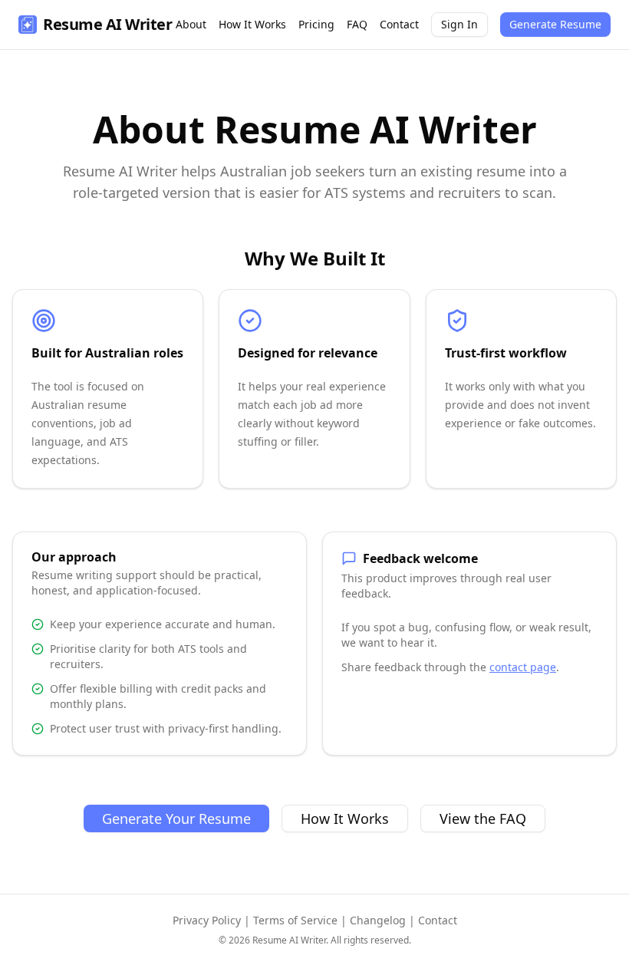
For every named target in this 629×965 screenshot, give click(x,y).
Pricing (316, 24)
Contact (399, 24)
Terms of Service (295, 920)
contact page (522, 667)
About (191, 24)
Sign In (459, 24)
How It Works (252, 24)
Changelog (378, 920)
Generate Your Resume (176, 818)
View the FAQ (483, 818)
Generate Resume (555, 24)
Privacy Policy (207, 920)
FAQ (357, 24)
